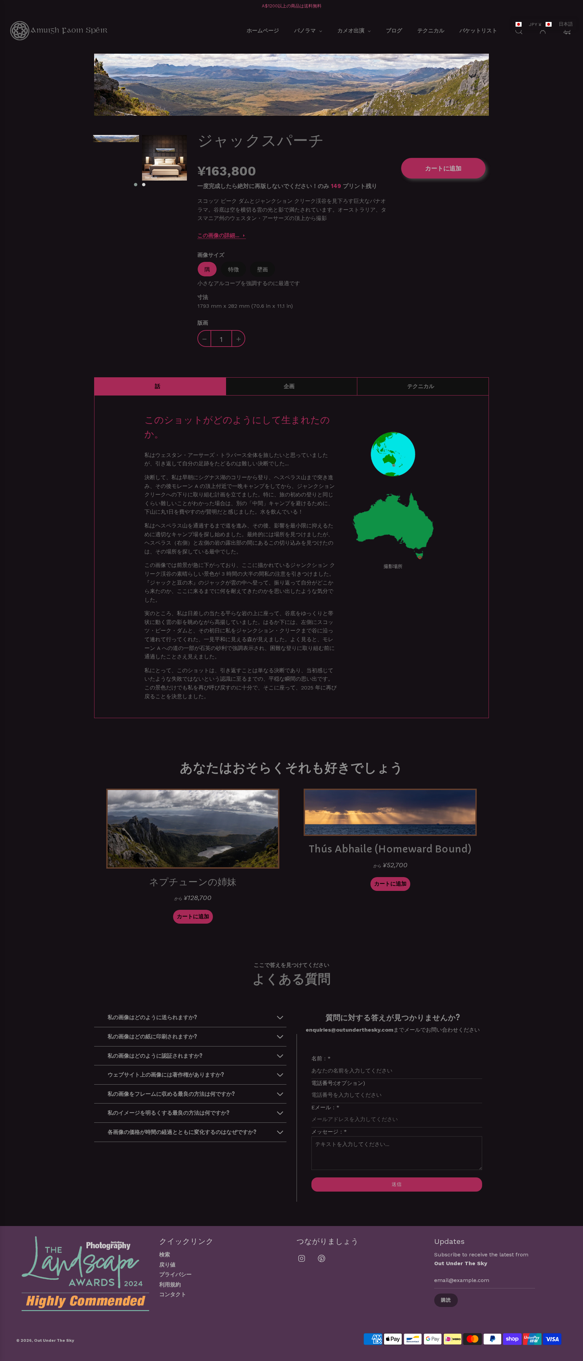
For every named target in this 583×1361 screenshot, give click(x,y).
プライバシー (175, 1274)
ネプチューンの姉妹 (193, 882)
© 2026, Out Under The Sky (45, 1340)
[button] (136, 184)
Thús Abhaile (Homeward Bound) (390, 849)
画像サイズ (210, 254)
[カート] (568, 30)
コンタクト (172, 1294)
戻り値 (167, 1264)
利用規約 (170, 1284)
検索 (164, 1254)
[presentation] (86, 161)
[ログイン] (542, 30)
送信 (397, 1184)
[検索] (518, 30)
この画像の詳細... (218, 235)
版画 (202, 322)
